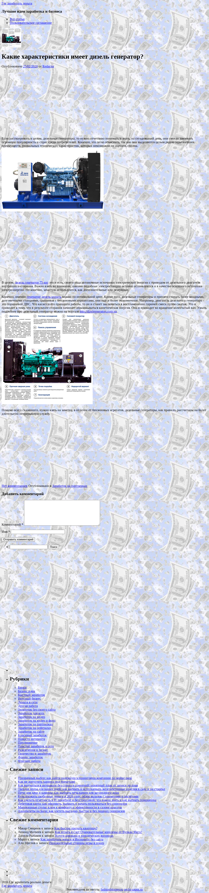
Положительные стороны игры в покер (76, 843)
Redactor (48, 66)
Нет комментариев (15, 486)
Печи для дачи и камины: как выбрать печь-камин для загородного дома (68, 792)
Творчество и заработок (34, 753)
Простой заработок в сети (36, 746)
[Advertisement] (63, 102)
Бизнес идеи (26, 691)
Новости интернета (31, 739)
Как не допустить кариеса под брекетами (46, 781)
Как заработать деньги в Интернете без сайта (71, 839)
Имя (6, 531)
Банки (22, 687)
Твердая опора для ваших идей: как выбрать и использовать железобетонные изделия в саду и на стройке (91, 789)
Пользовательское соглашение (31, 22)
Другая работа (28, 706)
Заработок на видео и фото (36, 720)
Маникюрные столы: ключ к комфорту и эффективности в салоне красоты (70, 807)
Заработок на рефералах (34, 728)
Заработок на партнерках (69, 486)
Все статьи (17, 19)
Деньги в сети (28, 702)
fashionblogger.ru (112, 889)
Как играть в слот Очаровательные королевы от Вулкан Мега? (98, 832)
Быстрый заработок (31, 695)
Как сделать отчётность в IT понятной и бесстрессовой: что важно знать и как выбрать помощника (87, 800)
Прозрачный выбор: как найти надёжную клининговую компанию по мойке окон (75, 778)
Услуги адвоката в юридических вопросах (84, 835)
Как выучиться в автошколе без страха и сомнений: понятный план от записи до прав (78, 785)
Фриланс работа (29, 761)
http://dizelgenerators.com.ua (98, 311)
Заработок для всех (31, 713)
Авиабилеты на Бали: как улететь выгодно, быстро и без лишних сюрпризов (71, 811)
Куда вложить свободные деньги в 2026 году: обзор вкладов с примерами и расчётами (78, 796)
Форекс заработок (30, 757)
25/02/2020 (30, 66)
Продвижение (28, 742)
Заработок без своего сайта (37, 709)
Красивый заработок (32, 735)
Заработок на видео (31, 717)
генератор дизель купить (44, 296)
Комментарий (12, 524)
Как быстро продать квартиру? (75, 828)
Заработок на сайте (31, 731)
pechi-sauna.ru (133, 889)
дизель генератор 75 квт (31, 282)
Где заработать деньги (17, 885)
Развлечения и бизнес (33, 750)
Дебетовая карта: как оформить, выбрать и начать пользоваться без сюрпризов (72, 803)
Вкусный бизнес (29, 698)
